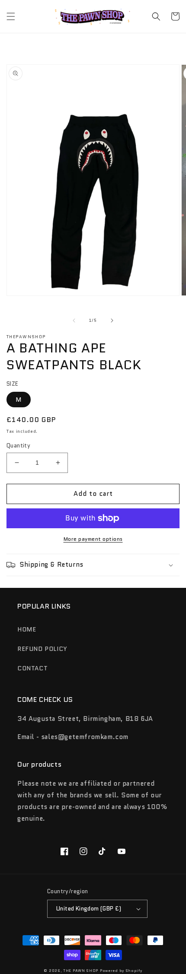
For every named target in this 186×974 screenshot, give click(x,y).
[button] (10, 16)
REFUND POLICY (42, 648)
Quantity (18, 445)
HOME (26, 629)
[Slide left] (73, 320)
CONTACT (32, 668)
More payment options (93, 539)
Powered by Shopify (121, 970)
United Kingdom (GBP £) (89, 908)
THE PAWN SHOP (80, 970)
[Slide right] (112, 320)
